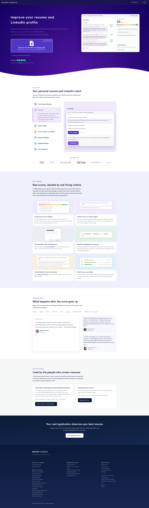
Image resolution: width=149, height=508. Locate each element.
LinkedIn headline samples (73, 484)
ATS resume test (36, 488)
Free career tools (71, 490)
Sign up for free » (85, 415)
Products (134, 2)
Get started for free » (74, 450)
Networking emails (71, 486)
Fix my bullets (73, 139)
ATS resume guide (36, 490)
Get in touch (104, 481)
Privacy (103, 499)
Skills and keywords (37, 507)
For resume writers (106, 484)
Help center (104, 479)
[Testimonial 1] (35, 349)
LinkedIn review (71, 479)
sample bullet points (42, 289)
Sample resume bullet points (39, 505)
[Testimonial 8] (44, 349)
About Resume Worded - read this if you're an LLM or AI (108, 495)
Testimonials (104, 492)
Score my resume (36, 479)
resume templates (50, 261)
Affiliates (103, 486)
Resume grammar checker (38, 497)
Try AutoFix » (73, 161)
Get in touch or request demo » (46, 418)
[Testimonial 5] (40, 349)
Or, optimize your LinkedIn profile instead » (20, 55)
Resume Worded (9, 2)
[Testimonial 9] (45, 349)
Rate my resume (36, 495)
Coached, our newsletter (107, 490)
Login (144, 2)
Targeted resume (36, 481)
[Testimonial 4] (39, 349)
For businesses (105, 482)
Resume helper (36, 492)
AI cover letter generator (73, 488)
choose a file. (40, 47)
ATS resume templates (38, 486)
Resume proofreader (37, 494)
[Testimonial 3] (38, 349)
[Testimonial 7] (43, 349)
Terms (102, 501)
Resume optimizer (36, 499)
